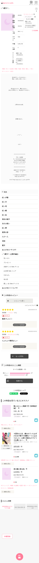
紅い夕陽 (5, 197)
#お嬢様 (16, 485)
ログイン (31, 4)
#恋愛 (21, 485)
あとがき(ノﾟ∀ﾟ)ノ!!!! (10, 288)
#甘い (32, 68)
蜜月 (3, 245)
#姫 (13, 460)
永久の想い (6, 223)
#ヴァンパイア (5, 485)
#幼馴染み (22, 460)
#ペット (32, 460)
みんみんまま (12, 334)
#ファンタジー (6, 71)
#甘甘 (11, 71)
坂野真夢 (16, 446)
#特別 (23, 68)
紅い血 (4, 215)
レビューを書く (19, 301)
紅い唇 (4, 228)
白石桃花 (16, 472)
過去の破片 (6, 219)
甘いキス (6, 258)
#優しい (28, 68)
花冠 (3, 241)
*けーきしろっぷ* (28, 14)
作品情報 (35, 30)
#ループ (8, 460)
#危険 (15, 68)
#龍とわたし (4, 425)
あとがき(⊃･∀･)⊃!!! (9, 250)
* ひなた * (11, 312)
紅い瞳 (4, 210)
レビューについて (30, 305)
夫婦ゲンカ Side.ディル (11, 266)
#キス (7, 68)
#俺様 (3, 68)
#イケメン (4, 488)
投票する (19, 381)
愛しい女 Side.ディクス (11, 283)
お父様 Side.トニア (10, 271)
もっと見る (19, 356)
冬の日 (6, 279)
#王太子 (16, 460)
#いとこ (11, 425)
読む (19, 555)
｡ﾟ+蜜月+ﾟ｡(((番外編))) (10, 254)
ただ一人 (5, 236)
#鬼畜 (19, 68)
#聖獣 (28, 460)
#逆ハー (26, 485)
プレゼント (7, 262)
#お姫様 (12, 68)
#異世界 (3, 460)
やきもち (6, 275)
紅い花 (4, 206)
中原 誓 (16, 411)
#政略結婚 (10, 488)
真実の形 (5, 232)
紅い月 (4, 202)
